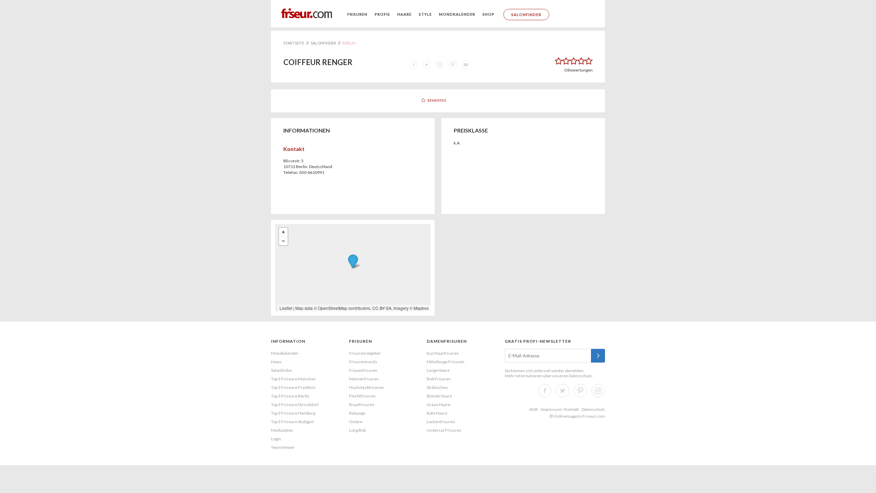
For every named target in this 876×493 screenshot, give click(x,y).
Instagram (598, 390)
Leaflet (286, 308)
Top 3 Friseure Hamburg (293, 413)
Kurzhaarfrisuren (443, 353)
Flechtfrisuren (362, 396)
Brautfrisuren (361, 404)
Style (425, 14)
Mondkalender (457, 14)
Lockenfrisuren (441, 421)
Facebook (545, 390)
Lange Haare (438, 370)
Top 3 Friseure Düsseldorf (295, 404)
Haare (404, 14)
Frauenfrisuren (363, 370)
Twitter (562, 390)
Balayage (357, 413)
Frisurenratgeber (365, 353)
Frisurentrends (363, 361)
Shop (488, 14)
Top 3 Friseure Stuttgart (292, 421)
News (276, 361)
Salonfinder (526, 14)
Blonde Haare (439, 396)
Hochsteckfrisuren (366, 387)
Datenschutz (580, 375)
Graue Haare (438, 404)
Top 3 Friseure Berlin (290, 396)
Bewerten (436, 100)
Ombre (355, 421)
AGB (533, 409)
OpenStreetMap (332, 308)
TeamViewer (283, 447)
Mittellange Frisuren (445, 361)
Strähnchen (437, 387)
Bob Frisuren (439, 378)
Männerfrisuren (364, 378)
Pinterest (580, 390)
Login (276, 438)
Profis (382, 14)
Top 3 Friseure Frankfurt (293, 387)
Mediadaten (282, 430)
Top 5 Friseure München (293, 378)
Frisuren (357, 14)
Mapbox (421, 308)
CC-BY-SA (381, 308)
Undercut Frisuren (444, 430)
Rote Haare (437, 413)
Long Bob (357, 430)
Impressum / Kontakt (560, 409)
